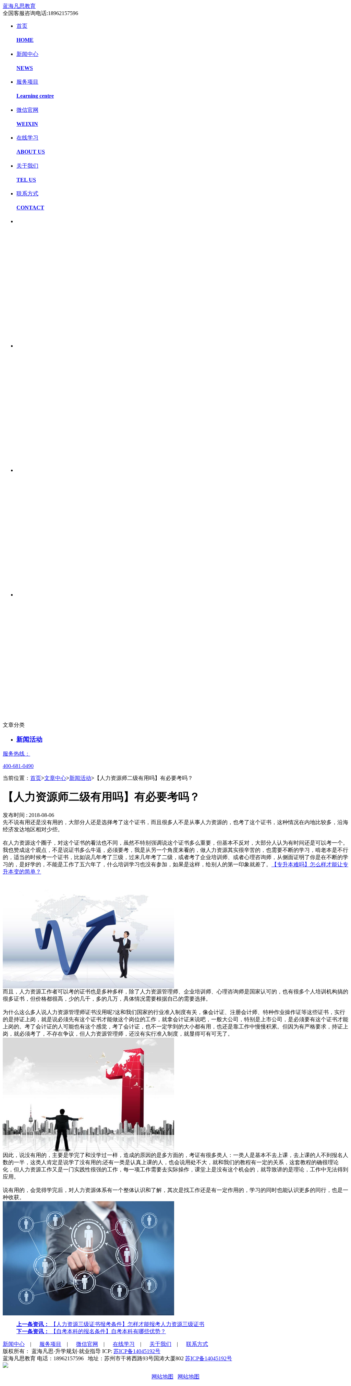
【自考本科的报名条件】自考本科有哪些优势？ (91, 1331)
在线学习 (124, 1344)
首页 (35, 778)
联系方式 (197, 1344)
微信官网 (87, 1344)
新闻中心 (14, 1344)
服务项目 (50, 1344)
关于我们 (160, 1344)
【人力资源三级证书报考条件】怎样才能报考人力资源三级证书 (110, 1324)
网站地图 (162, 1376)
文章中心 (55, 778)
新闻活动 (29, 739)
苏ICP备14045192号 (136, 1351)
